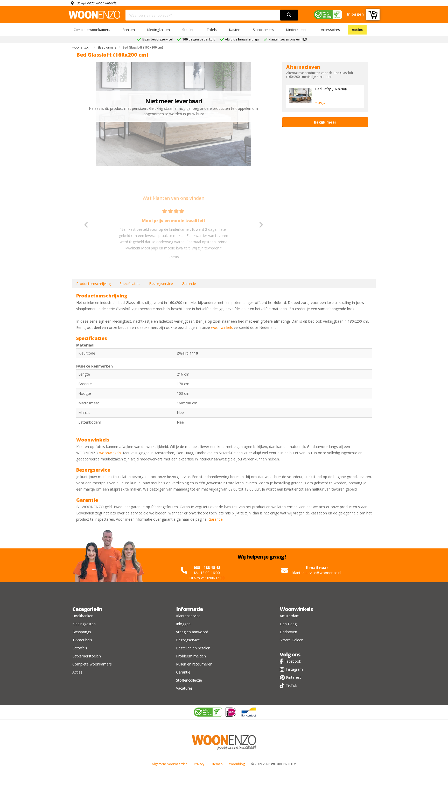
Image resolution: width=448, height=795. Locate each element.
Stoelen (188, 29)
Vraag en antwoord (192, 631)
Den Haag (288, 623)
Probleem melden (191, 656)
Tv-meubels (82, 639)
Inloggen (183, 623)
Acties (357, 29)
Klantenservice (188, 615)
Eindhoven (288, 631)
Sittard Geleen (291, 639)
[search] (289, 15)
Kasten (234, 29)
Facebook (292, 661)
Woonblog (237, 764)
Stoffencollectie (189, 680)
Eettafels (79, 647)
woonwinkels (222, 327)
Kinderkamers (297, 29)
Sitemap (217, 764)
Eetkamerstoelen (86, 656)
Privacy (199, 764)
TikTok (291, 685)
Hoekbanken (82, 615)
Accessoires (330, 29)
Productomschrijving (93, 283)
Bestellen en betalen (193, 647)
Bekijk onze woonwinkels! (96, 3)
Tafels (212, 29)
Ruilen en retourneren (194, 664)
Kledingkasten (158, 29)
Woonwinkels (296, 609)
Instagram (294, 669)
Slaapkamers (263, 29)
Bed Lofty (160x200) (331, 88)
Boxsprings (81, 631)
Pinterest (293, 677)
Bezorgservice (161, 283)
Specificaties (130, 283)
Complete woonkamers (92, 29)
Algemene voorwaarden (169, 764)
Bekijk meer (325, 122)
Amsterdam (289, 615)
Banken (129, 29)
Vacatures (184, 688)
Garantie (189, 283)
